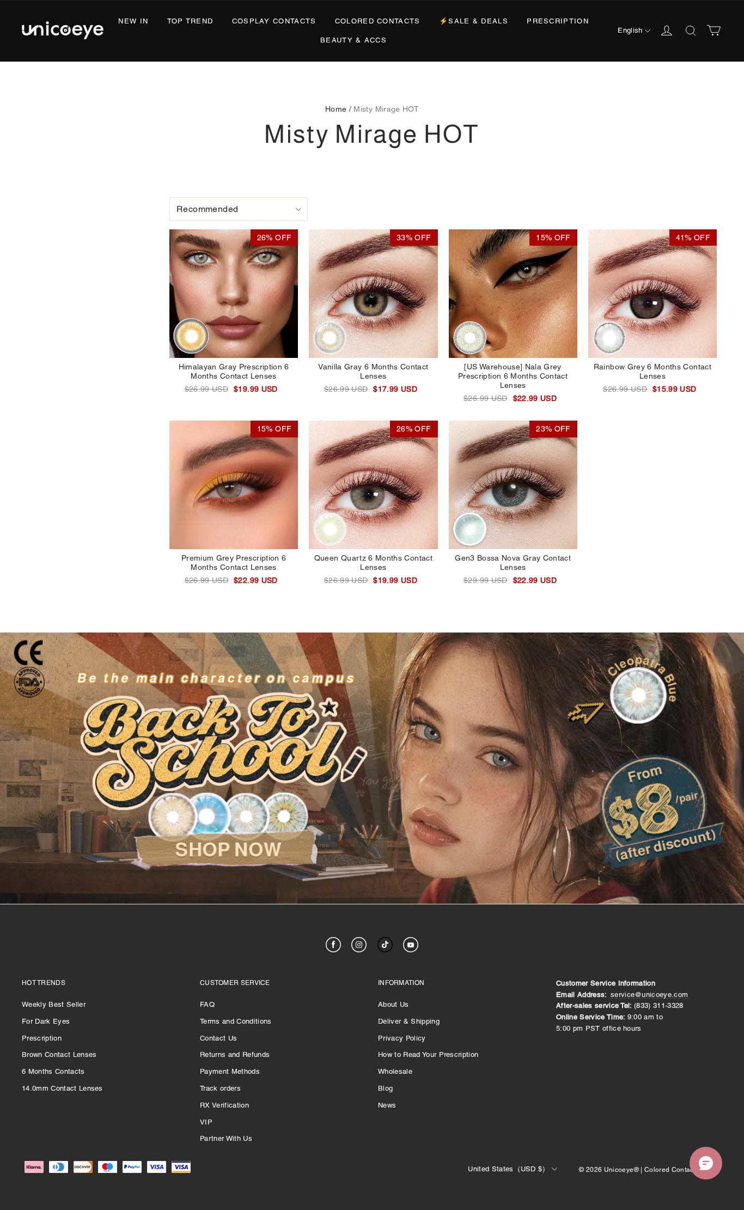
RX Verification (224, 1105)
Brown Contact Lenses (59, 1054)
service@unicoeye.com (649, 994)
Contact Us (218, 1038)
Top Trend (190, 21)
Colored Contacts (377, 21)
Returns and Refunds (235, 1054)
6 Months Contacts (53, 1071)
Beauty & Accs (353, 40)
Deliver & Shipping (409, 1021)
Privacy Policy (402, 1038)
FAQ (207, 1004)
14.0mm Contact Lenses (62, 1088)
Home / (338, 109)
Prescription (558, 21)
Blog (385, 1088)
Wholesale (395, 1071)
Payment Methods (230, 1071)
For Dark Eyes (46, 1021)
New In (133, 21)
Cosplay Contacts (274, 21)
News (387, 1105)
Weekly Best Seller (54, 1004)
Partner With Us (226, 1138)
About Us (393, 1004)
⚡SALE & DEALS (473, 21)
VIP (206, 1122)
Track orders (220, 1088)
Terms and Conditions (236, 1021)
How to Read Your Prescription (428, 1054)
